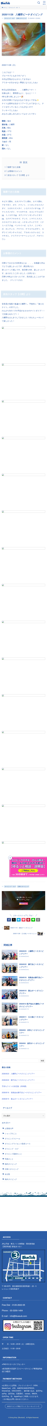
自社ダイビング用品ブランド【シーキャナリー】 (23, 1406)
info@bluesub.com (18, 1315)
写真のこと (9, 1159)
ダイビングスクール (12, 1138)
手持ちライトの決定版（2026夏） (15, 1086)
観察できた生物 (14, 167)
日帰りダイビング (21, 18)
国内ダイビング (11, 1164)
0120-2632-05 (18, 1304)
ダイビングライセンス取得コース (17, 1143)
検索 (42, 1060)
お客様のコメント (15, 171)
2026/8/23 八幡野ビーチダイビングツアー (18, 1073)
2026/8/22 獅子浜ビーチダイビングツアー (18, 1080)
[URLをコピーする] (38, 920)
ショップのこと (11, 1133)
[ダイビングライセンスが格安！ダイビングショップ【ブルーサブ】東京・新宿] (5, 3)
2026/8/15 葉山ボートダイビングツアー (17, 1099)
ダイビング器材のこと (13, 1154)
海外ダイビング (11, 1179)
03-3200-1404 (16, 1310)
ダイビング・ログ (9, 18)
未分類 (7, 1174)
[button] (9, 920)
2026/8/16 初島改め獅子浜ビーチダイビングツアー (22, 1092)
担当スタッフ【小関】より (18, 175)
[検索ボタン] (39, 3)
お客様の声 (9, 1128)
